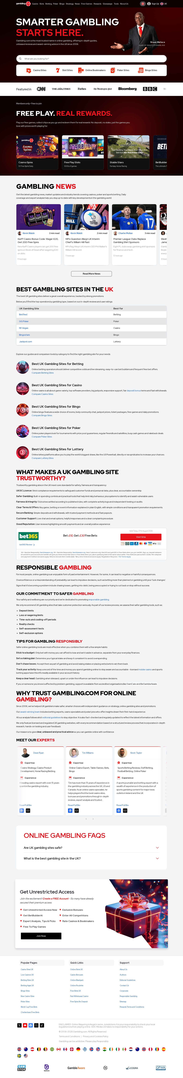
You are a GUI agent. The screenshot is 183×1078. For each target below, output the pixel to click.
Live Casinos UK (27, 975)
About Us (123, 969)
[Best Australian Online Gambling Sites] (26, 1049)
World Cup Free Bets (29, 1007)
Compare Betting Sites (43, 372)
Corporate (124, 991)
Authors (123, 975)
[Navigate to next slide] (93, 819)
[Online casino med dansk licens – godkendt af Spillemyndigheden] (72, 1049)
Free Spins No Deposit (79, 1001)
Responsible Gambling (128, 996)
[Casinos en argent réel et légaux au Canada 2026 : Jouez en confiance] (65, 1049)
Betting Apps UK (27, 985)
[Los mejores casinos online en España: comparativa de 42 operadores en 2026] (164, 1049)
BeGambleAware (149, 684)
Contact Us (124, 985)
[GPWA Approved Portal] (161, 1068)
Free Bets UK (75, 991)
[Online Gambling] (26, 1056)
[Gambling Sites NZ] (137, 1049)
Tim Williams (87, 752)
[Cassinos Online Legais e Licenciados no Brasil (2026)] (52, 1049)
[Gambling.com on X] (19, 1034)
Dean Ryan (38, 752)
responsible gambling (99, 599)
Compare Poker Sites (42, 436)
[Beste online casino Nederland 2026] (131, 1049)
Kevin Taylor (136, 752)
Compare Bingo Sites (42, 415)
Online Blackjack (76, 980)
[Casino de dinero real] (124, 1049)
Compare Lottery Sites (42, 458)
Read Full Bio (25, 805)
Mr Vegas (23, 328)
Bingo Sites (25, 991)
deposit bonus (134, 390)
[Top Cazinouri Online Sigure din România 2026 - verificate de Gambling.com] (157, 1049)
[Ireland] (111, 1049)
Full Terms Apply (125, 557)
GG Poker (24, 321)
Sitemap (123, 1001)
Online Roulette (76, 985)
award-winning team (30, 711)
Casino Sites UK (27, 969)
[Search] (20, 58)
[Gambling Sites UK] (19, 1049)
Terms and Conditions (69, 1036)
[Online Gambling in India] (105, 1049)
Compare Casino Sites (42, 394)
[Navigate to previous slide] (86, 819)
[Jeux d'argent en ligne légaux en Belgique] (45, 1049)
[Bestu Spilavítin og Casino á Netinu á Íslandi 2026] (91, 1049)
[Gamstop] (21, 1068)
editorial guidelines (51, 717)
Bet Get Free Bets (80, 535)
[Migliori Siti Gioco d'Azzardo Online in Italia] (118, 1049)
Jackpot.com (25, 341)
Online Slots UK (76, 969)
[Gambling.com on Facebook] (31, 1034)
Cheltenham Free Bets (30, 1012)
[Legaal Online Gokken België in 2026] (39, 1049)
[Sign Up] (143, 3)
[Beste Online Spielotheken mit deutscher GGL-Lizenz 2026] (78, 1049)
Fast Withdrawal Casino (79, 996)
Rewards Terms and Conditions (132, 1007)
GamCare (131, 684)
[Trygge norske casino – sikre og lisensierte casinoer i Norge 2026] (144, 1049)
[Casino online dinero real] (150, 1049)
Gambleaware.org (46, 552)
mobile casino (145, 669)
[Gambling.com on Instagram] (36, 1034)
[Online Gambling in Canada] (59, 1049)
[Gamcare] (47, 1067)
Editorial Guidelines (127, 980)
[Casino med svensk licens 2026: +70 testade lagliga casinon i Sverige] (19, 1056)
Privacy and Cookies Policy (95, 1036)
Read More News (91, 273)
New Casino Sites (27, 996)
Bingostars (24, 334)
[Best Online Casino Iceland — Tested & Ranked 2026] (98, 1049)
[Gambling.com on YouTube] (25, 1034)
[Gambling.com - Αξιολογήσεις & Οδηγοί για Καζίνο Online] (85, 1049)
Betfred (23, 314)
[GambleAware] (76, 1067)
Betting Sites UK (27, 980)
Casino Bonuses (76, 975)
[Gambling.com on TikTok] (42, 1034)
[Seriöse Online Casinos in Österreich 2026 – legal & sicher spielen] (32, 1049)
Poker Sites (25, 1001)
